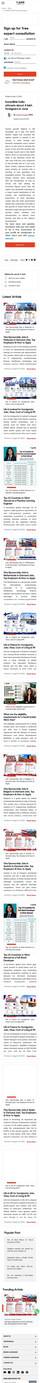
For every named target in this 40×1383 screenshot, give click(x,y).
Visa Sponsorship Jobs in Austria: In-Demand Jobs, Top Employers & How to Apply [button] (18, 866)
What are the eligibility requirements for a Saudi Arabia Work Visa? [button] (20, 717)
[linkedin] (35, 260)
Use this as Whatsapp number (19, 58)
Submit (20, 74)
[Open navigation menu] (3, 2)
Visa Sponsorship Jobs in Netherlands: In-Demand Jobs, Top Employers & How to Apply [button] (19, 575)
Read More (31, 369)
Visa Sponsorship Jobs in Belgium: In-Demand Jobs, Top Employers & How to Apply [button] (19, 792)
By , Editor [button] (23, 115)
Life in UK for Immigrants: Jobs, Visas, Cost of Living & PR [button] (19, 1183)
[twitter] (27, 260)
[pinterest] (32, 260)
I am (6, 39)
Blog (9, 8)
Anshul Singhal (22, 115)
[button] (20, 278)
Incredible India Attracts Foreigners (16, 10)
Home (4, 8)
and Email (8, 62)
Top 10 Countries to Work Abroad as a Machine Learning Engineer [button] (19, 501)
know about (9, 44)
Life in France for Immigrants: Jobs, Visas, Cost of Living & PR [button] (19, 1028)
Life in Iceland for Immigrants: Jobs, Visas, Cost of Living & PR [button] (19, 410)
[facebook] (29, 260)
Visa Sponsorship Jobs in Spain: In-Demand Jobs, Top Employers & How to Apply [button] (20, 1102)
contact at (9, 50)
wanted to (31, 39)
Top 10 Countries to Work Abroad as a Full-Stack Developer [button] (17, 958)
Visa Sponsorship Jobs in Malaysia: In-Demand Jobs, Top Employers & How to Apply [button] (19, 340)
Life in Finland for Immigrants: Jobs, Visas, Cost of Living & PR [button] (19, 646)
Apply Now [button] (20, 245)
